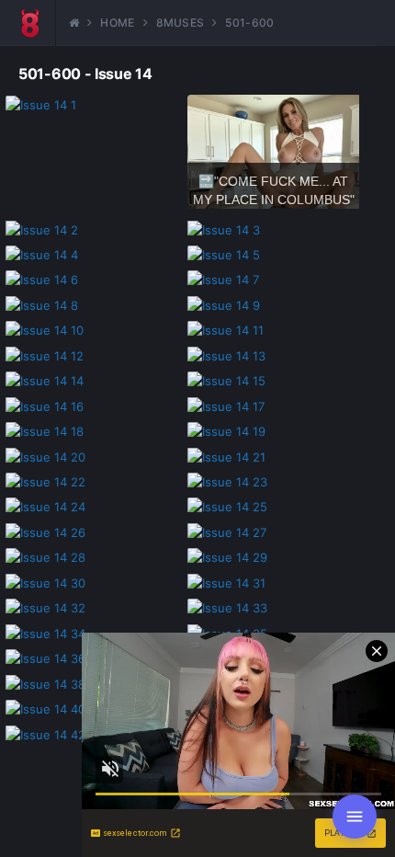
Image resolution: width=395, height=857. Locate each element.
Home (117, 22)
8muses (180, 22)
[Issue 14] (94, 104)
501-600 (249, 22)
